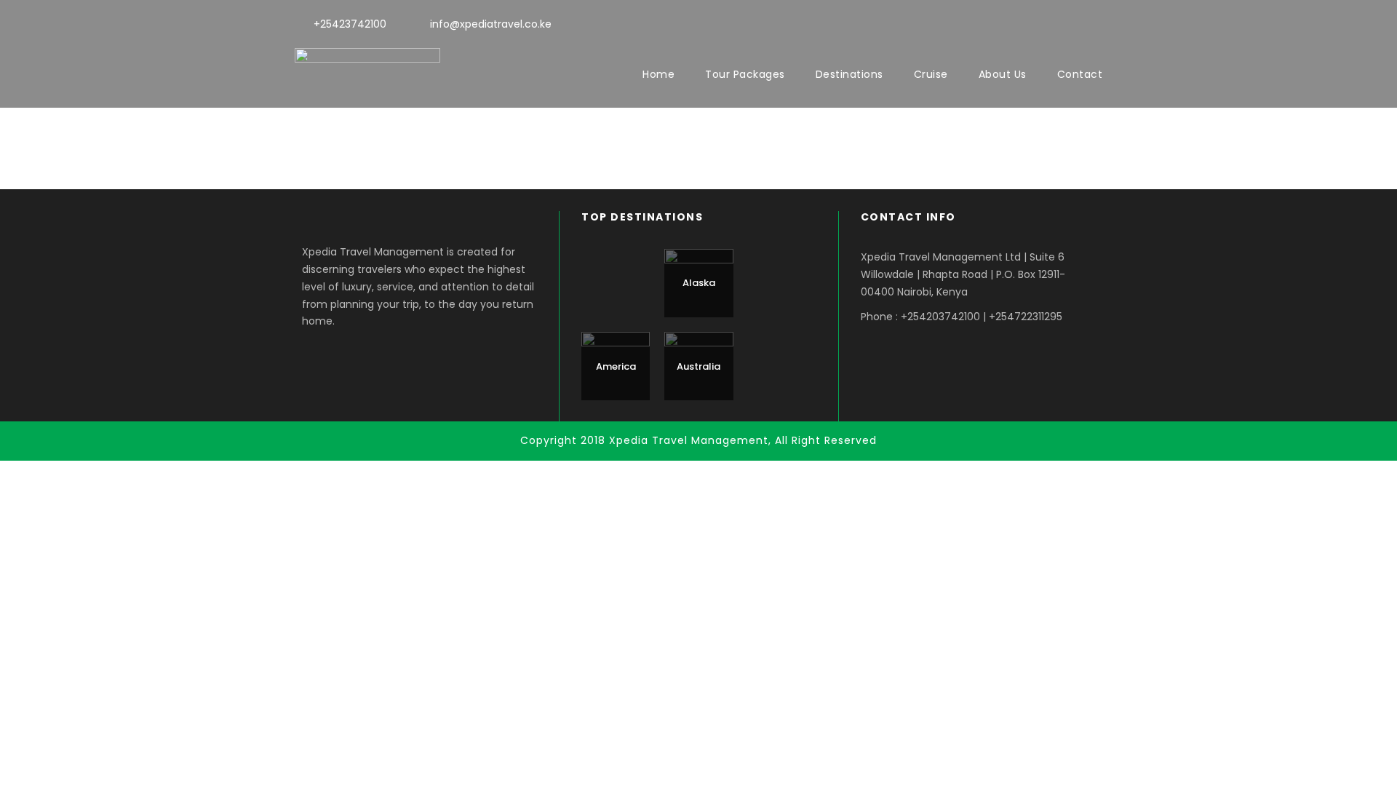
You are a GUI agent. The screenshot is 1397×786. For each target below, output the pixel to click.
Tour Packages (745, 74)
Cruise (931, 74)
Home (658, 74)
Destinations (849, 74)
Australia (698, 366)
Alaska (698, 283)
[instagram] (1098, 22)
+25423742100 (350, 24)
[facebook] (1046, 22)
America (616, 366)
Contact (1080, 74)
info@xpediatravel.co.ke (491, 24)
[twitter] (1072, 22)
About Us (1003, 74)
